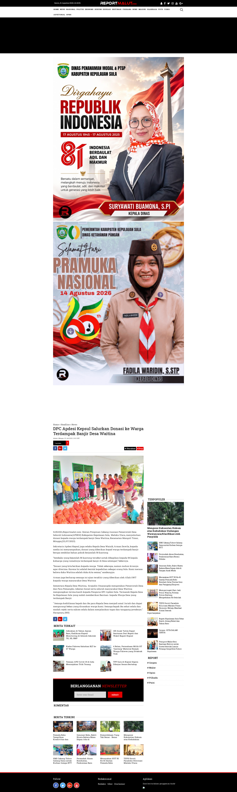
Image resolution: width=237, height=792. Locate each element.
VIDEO (167, 9)
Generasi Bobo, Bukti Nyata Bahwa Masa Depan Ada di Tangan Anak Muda (86, 738)
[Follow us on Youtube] (76, 785)
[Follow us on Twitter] (63, 785)
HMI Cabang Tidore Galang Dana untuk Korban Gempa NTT (62, 760)
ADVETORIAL (59, 15)
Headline (65, 424)
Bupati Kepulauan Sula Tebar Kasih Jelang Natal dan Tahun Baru (171, 621)
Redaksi (102, 784)
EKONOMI (89, 9)
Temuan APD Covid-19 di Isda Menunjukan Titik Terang (80, 663)
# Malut (151, 667)
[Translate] (67, 443)
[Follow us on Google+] (69, 785)
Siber (110, 784)
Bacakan (131, 448)
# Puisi (151, 682)
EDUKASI (107, 9)
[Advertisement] (118, 36)
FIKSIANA (127, 9)
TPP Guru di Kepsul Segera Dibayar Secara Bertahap (125, 663)
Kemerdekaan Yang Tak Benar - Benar (109, 736)
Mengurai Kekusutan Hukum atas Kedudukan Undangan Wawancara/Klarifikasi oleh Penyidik (133, 740)
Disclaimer (119, 784)
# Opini (151, 672)
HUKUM (98, 9)
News (74, 424)
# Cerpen (152, 662)
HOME (56, 9)
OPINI (68, 15)
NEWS (62, 9)
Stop (140, 448)
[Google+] (60, 448)
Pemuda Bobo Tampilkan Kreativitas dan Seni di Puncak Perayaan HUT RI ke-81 (61, 740)
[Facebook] (55, 448)
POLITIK (80, 9)
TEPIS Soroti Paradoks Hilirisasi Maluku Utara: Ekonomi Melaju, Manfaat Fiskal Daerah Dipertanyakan (164, 608)
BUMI (134, 9)
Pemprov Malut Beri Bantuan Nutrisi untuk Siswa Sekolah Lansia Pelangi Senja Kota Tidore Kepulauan (164, 647)
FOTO (160, 9)
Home (56, 424)
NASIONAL (70, 9)
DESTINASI (116, 9)
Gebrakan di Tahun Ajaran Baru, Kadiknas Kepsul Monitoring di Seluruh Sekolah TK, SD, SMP (81, 635)
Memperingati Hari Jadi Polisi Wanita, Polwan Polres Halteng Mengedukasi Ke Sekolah (170, 594)
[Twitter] (65, 448)
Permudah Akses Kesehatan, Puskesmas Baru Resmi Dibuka (85, 761)
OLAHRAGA (152, 9)
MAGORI (142, 9)
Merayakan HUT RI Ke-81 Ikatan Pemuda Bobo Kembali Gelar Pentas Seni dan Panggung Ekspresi (109, 764)
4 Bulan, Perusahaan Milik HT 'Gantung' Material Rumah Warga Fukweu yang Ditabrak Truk (127, 650)
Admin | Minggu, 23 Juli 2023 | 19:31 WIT (66, 438)
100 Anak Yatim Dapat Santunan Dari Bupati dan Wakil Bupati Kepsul (125, 633)
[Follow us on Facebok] (56, 785)
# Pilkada (152, 677)
